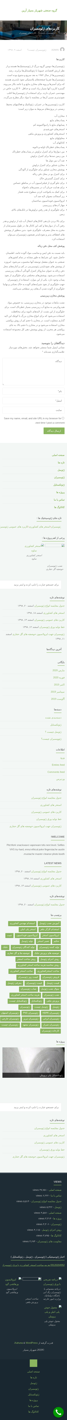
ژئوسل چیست (41, 1007)
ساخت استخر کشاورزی (21, 971)
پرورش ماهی (53, 1001)
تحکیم (56, 941)
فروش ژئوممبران (50, 977)
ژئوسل (61, 470)
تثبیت (9, 935)
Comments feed (56, 772)
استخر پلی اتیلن (28, 929)
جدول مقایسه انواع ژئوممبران (49, 605)
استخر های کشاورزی (35, 526)
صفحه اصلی (58, 455)
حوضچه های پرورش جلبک (46, 953)
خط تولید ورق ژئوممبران (52, 627)
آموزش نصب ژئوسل (49, 923)
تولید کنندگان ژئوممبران (23, 947)
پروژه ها (60, 492)
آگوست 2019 (58, 698)
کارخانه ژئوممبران (50, 1031)
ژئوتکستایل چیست (18, 1001)
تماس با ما (59, 499)
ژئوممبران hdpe (51, 1013)
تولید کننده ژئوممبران (49, 947)
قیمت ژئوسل (53, 983)
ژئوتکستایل (59, 484)
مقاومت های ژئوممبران (49, 1241)
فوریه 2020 (59, 677)
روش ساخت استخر (26, 959)
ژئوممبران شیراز (51, 1025)
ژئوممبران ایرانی (51, 1019)
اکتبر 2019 (59, 684)
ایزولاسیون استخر (50, 935)
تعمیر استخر (43, 941)
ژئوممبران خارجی (10, 1019)
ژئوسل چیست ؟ (53, 731)
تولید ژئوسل (27, 941)
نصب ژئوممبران (51, 995)
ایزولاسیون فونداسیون (27, 935)
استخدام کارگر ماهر (49, 929)
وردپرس (60, 779)
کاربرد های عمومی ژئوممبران (49, 619)
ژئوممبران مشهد (31, 1025)
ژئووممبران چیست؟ (46, 33)
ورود (62, 757)
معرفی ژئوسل (14, 983)
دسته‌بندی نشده (53, 717)
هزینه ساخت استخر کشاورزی (25, 995)
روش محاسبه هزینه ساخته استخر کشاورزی (38, 965)
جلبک (5, 947)
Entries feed (58, 764)
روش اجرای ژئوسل (49, 959)
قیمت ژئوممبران (34, 983)
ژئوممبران (59, 477)
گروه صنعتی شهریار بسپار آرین (39, 10)
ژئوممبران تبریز (30, 1019)
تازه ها (61, 462)
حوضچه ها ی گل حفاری (18, 953)
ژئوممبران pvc (30, 1013)
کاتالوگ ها (59, 507)
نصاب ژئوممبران (28, 989)
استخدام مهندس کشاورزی (22, 923)
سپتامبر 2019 (58, 691)
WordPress (32, 1342)
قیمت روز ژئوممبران (28, 977)
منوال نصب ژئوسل (50, 989)
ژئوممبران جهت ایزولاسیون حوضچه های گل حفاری (39, 634)
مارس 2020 (59, 670)
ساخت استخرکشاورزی (48, 971)
